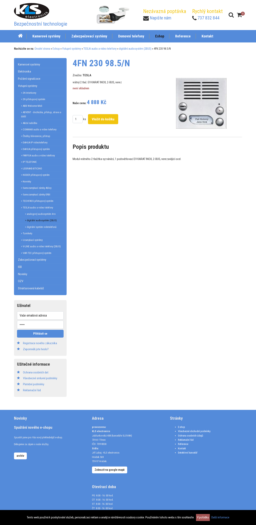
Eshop (56, 48)
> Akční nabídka (29, 123)
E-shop (181, 426)
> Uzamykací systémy (32, 239)
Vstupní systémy (71, 48)
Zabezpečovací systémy (32, 259)
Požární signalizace (29, 78)
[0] (239, 15)
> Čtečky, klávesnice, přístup (35, 136)
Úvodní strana (42, 48)
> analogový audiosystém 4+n (40, 213)
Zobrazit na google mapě (110, 469)
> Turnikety (26, 233)
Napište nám (160, 17)
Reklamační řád (186, 439)
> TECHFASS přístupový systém (37, 200)
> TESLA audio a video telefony (37, 207)
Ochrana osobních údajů (190, 435)
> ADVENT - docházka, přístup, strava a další (41, 114)
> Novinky (26, 181)
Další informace (220, 517)
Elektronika (24, 71)
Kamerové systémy (29, 64)
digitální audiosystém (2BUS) (135, 48)
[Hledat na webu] (231, 15)
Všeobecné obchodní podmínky (194, 431)
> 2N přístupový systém (33, 99)
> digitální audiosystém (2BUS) (41, 220)
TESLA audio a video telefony (100, 48)
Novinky (22, 274)
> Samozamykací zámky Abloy (36, 187)
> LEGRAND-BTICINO (31, 168)
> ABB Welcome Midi (31, 105)
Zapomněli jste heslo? (36, 349)
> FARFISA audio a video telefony (38, 155)
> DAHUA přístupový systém (35, 149)
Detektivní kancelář (187, 452)
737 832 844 (208, 17)
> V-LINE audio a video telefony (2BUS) (41, 246)
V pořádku (203, 517)
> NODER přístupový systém (35, 174)
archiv (20, 455)
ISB (20, 267)
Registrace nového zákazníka (40, 343)
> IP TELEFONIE (29, 161)
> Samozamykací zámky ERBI (35, 194)
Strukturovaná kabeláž (31, 288)
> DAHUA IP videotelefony (34, 142)
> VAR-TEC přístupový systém (36, 252)
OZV (20, 281)
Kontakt (182, 448)
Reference (183, 444)
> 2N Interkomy (28, 92)
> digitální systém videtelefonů (40, 226)
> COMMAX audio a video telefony (38, 129)
